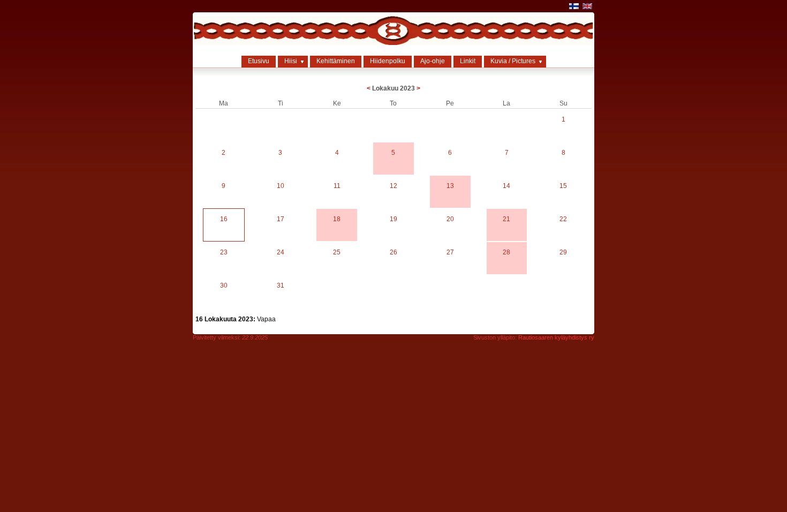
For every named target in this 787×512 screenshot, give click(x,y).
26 (393, 252)
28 (506, 252)
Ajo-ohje (432, 61)
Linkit (467, 61)
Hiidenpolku (387, 61)
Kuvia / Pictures (512, 61)
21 (506, 219)
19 (393, 219)
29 (563, 252)
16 (224, 219)
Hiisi (290, 61)
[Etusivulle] (393, 43)
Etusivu (258, 61)
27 (450, 252)
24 (280, 252)
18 (336, 219)
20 (450, 219)
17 (280, 219)
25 (336, 252)
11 (337, 186)
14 (506, 186)
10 (280, 186)
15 (563, 186)
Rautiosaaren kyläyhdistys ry (556, 337)
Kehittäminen (335, 61)
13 (450, 186)
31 (280, 285)
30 (224, 285)
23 (224, 252)
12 (393, 186)
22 (563, 219)
